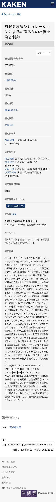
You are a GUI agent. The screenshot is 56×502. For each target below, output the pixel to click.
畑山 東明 (9, 158)
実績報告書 (15, 427)
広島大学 (9, 125)
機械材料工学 (11, 110)
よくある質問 (8, 472)
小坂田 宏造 (10, 172)
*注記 (14, 214)
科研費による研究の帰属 (14, 488)
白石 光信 (9, 140)
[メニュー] (52, 4)
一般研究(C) (10, 80)
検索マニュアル (9, 467)
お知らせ (6, 477)
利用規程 (6, 482)
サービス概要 (8, 462)
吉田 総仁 (9, 162)
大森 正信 (9, 169)
